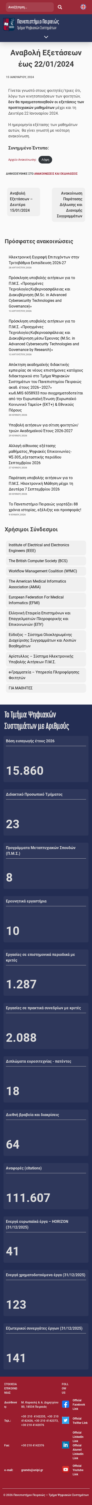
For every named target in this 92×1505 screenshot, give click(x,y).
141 (16, 1358)
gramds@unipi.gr (32, 1470)
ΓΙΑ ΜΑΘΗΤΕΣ (21, 688)
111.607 (28, 1198)
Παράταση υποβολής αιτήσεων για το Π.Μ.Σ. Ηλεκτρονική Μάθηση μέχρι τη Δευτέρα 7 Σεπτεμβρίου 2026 (41, 483)
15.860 (25, 771)
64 (13, 1144)
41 (13, 1251)
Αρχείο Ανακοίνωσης (22, 159)
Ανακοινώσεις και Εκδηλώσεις (56, 173)
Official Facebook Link (79, 1405)
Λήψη (45, 159)
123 (16, 1305)
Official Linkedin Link (78, 1437)
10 (13, 931)
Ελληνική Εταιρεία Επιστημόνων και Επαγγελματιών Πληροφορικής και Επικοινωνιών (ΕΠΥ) (40, 619)
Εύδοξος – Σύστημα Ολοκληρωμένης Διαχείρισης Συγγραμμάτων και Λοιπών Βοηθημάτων (42, 640)
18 (13, 1091)
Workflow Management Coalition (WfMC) (43, 571)
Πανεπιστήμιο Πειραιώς (38, 21)
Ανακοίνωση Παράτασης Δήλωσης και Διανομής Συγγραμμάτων (69, 204)
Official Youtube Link (78, 1470)
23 (13, 824)
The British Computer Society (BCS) (38, 561)
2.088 (21, 1038)
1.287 (21, 984)
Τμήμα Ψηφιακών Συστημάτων (36, 27)
